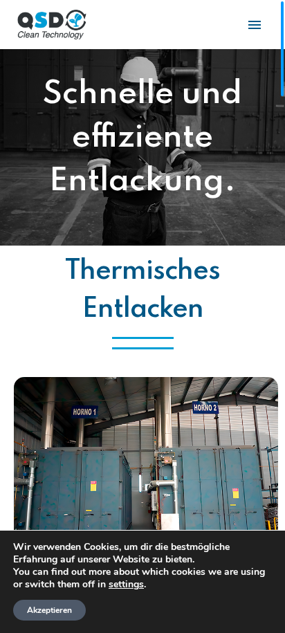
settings (126, 584)
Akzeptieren (49, 610)
